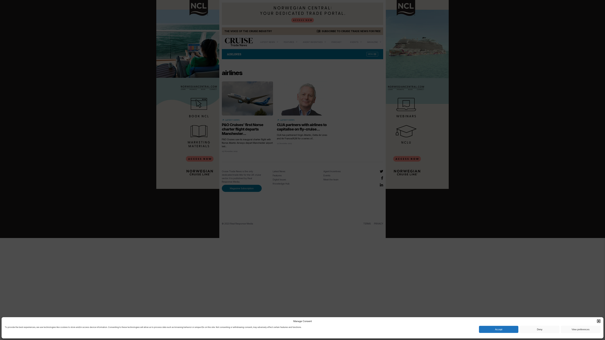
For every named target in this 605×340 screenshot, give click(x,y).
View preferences (581, 329)
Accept (498, 329)
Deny (539, 329)
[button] (598, 321)
